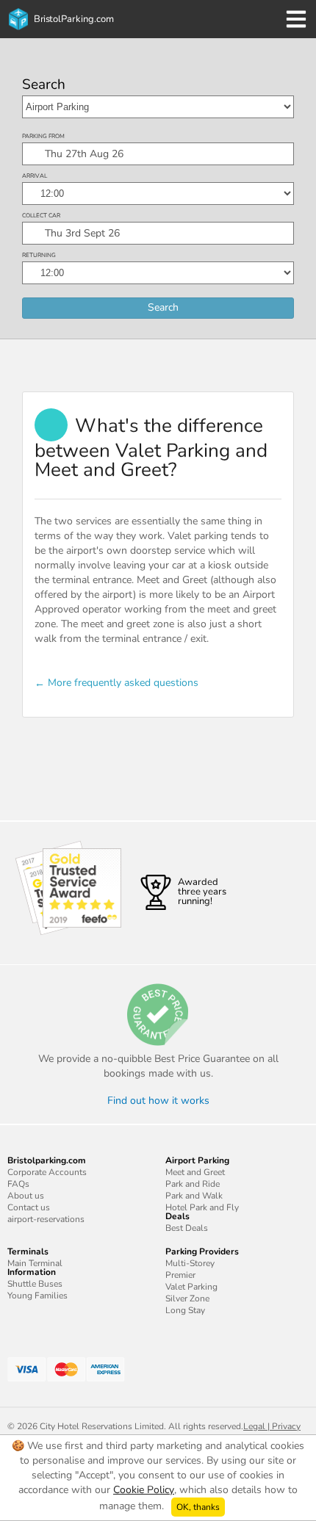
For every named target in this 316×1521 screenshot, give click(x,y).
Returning (39, 255)
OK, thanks (198, 1507)
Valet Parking (191, 1286)
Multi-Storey (190, 1263)
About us (25, 1195)
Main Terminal (34, 1263)
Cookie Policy (143, 1490)
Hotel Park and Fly (202, 1207)
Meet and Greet (195, 1172)
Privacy (286, 1426)
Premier (180, 1275)
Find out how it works (158, 1101)
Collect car (41, 216)
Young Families (37, 1295)
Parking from (43, 136)
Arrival (34, 176)
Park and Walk (194, 1195)
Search (43, 85)
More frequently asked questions (123, 683)
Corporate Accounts (47, 1172)
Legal (254, 1426)
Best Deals (186, 1228)
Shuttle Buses (34, 1283)
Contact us (28, 1207)
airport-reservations (46, 1219)
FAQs (18, 1183)
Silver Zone (187, 1298)
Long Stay (185, 1310)
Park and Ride (192, 1183)
